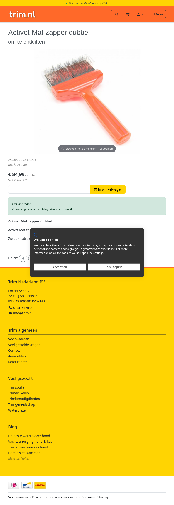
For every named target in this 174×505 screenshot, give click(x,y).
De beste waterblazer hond (29, 435)
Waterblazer (17, 410)
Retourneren (18, 361)
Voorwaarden (18, 339)
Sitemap (103, 497)
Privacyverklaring (65, 497)
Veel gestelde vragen (24, 344)
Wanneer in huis (60, 209)
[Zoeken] (116, 14)
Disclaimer (40, 497)
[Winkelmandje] (127, 14)
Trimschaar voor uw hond (28, 447)
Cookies (87, 497)
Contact (14, 350)
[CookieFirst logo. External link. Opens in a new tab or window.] (35, 235)
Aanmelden (17, 356)
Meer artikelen (18, 458)
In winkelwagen (110, 189)
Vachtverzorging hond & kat (30, 441)
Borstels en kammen (24, 452)
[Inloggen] (140, 14)
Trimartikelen (18, 393)
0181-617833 (22, 307)
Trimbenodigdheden (24, 398)
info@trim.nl (23, 313)
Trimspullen (17, 387)
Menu (158, 14)
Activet (22, 164)
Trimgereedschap (21, 404)
